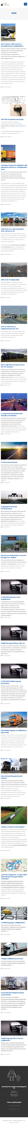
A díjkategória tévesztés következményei (9, 508)
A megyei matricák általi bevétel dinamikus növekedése (11, 415)
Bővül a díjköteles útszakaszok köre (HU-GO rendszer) (12, 366)
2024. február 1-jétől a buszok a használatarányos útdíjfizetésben (12, 45)
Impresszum (16, 1122)
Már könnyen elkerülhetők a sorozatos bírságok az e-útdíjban (13, 556)
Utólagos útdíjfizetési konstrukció (12, 959)
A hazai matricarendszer (9, 462)
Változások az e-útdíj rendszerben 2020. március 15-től (12, 230)
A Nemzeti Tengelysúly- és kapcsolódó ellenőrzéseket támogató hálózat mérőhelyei (14, 877)
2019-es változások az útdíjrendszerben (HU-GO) (10, 328)
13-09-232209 (14, 1096)
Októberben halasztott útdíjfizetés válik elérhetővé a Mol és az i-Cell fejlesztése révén (14, 167)
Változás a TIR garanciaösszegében (13, 827)
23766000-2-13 (14, 1092)
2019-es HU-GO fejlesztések (10, 280)
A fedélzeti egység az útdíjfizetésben (13, 923)
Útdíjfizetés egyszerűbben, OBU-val (12, 643)
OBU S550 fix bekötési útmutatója (12, 119)
